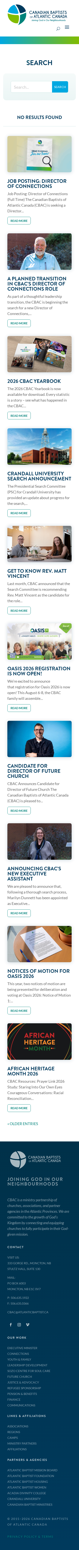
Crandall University (24, 1499)
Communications (21, 1405)
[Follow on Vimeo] (27, 1324)
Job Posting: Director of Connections (37, 184)
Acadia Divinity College (26, 1493)
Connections (18, 1353)
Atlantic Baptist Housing (27, 1481)
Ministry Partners (21, 1443)
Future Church (19, 1376)
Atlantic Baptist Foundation (30, 1476)
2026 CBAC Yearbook (34, 381)
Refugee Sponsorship (24, 1388)
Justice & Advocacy (23, 1382)
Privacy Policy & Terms (30, 1536)
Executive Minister (22, 1348)
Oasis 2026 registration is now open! (39, 671)
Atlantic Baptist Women (26, 1487)
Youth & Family (19, 1359)
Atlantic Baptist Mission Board (32, 1470)
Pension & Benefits (22, 1394)
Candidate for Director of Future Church (33, 771)
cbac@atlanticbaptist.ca (27, 1312)
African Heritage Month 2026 (31, 1071)
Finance (13, 1399)
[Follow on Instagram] (19, 1324)
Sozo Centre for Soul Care (28, 1371)
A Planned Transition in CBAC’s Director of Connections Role (37, 284)
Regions (13, 1432)
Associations (17, 1426)
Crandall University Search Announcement (39, 476)
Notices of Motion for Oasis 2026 (38, 974)
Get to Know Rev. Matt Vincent (37, 573)
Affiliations (17, 1449)
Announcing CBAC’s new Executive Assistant (34, 873)
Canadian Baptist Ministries (29, 1504)
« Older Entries (22, 1123)
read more (19, 221)
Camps (12, 1437)
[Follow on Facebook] (10, 1324)
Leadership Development (27, 1365)
